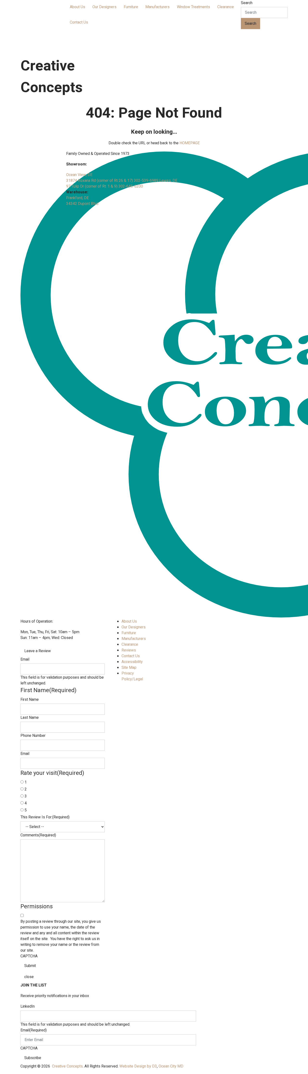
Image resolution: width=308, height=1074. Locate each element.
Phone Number (32, 736)
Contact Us (79, 22)
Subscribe (32, 1058)
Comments (38, 835)
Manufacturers (157, 7)
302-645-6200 (130, 186)
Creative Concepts (67, 1066)
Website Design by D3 (138, 1066)
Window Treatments (193, 7)
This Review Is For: (45, 817)
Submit (30, 966)
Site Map (129, 667)
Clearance (225, 7)
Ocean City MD (171, 1066)
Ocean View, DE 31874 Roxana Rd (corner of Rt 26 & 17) (100, 177)
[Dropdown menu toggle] (70, 14)
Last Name (29, 717)
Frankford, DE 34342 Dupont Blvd (82, 201)
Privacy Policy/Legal (132, 676)
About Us (77, 7)
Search (246, 3)
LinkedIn (27, 1006)
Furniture (131, 7)
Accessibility (132, 662)
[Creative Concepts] (56, 26)
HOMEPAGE (190, 143)
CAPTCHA (29, 956)
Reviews (129, 650)
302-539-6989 (146, 180)
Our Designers (104, 7)
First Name (29, 699)
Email (24, 659)
